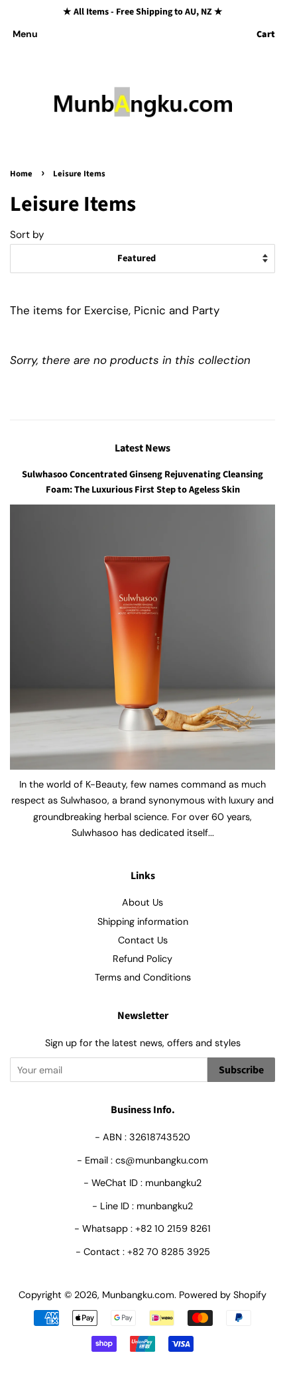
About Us (142, 902)
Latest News (142, 448)
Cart (265, 34)
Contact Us (143, 940)
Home (21, 174)
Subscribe (241, 1070)
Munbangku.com (138, 1295)
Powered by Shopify (222, 1295)
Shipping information (142, 921)
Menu (25, 34)
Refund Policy (142, 959)
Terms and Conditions (143, 977)
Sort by (27, 234)
